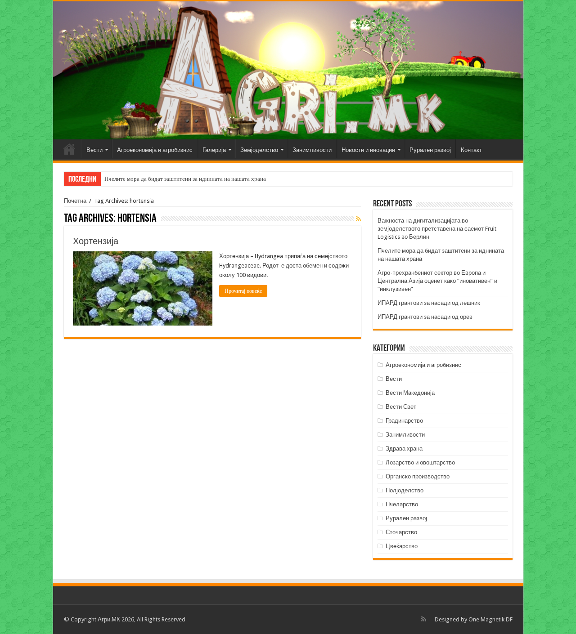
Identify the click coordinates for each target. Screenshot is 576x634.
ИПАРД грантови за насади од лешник (429, 302)
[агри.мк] (288, 70)
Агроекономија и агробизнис (155, 150)
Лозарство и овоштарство (420, 462)
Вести (94, 150)
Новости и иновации (368, 150)
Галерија (214, 150)
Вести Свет (401, 406)
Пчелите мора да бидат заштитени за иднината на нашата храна (185, 178)
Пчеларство (402, 504)
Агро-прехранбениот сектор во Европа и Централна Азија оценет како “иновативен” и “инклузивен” (437, 280)
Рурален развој (430, 150)
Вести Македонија (410, 392)
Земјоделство (259, 150)
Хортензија (95, 241)
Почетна (69, 148)
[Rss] (423, 619)
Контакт (471, 150)
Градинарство (404, 420)
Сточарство (401, 532)
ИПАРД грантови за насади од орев (425, 316)
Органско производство (418, 476)
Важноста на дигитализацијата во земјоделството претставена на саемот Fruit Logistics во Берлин (437, 228)
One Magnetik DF (490, 619)
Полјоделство (404, 490)
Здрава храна (404, 448)
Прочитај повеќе (243, 291)
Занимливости (312, 150)
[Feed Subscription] (358, 219)
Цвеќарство (402, 546)
